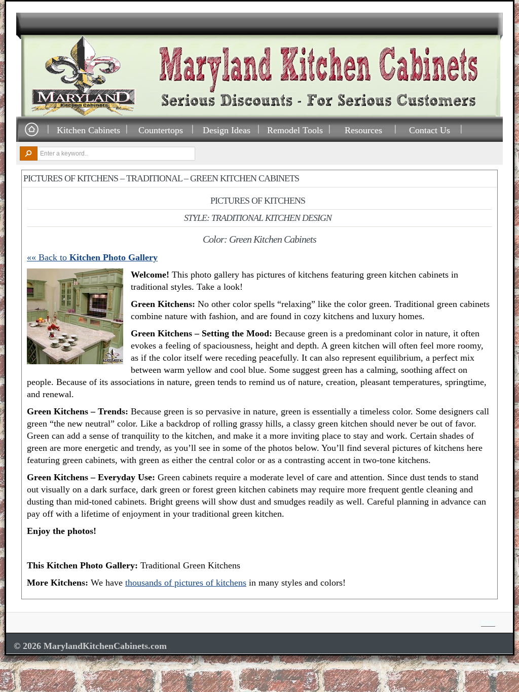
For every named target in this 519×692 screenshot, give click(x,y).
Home (31, 130)
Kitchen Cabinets (88, 130)
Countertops (160, 130)
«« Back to (92, 257)
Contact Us (429, 130)
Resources (363, 130)
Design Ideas (226, 130)
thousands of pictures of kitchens (185, 583)
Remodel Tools (295, 130)
